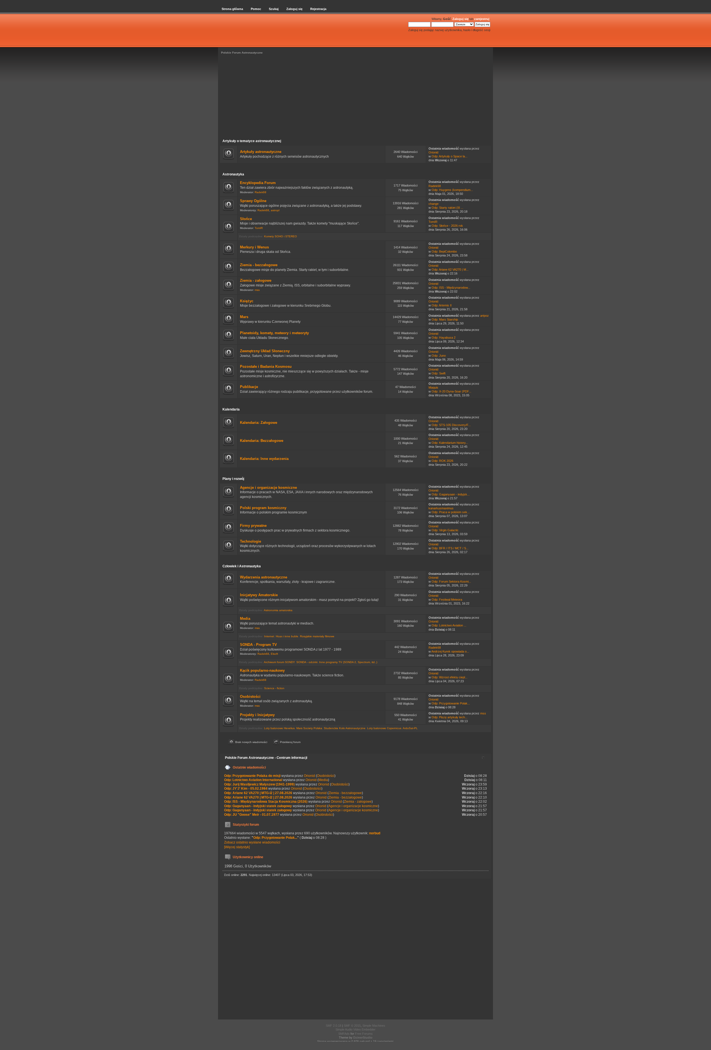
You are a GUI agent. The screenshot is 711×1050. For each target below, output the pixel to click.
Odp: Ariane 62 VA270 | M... (450, 269)
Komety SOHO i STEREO (280, 236)
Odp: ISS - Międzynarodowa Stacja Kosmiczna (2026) (265, 802)
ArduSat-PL (410, 728)
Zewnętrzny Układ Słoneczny (265, 351)
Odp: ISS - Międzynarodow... (451, 287)
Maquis (433, 387)
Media (245, 618)
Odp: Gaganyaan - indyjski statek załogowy (258, 806)
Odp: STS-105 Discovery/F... (451, 425)
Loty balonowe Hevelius (279, 728)
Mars (244, 317)
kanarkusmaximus (441, 508)
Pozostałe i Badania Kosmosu (266, 366)
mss (257, 289)
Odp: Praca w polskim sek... (451, 512)
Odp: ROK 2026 (442, 460)
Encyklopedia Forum (258, 183)
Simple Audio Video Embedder (355, 1029)
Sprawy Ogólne (253, 201)
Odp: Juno (439, 355)
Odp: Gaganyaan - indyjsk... (451, 494)
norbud (374, 833)
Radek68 (260, 192)
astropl (275, 210)
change (434, 203)
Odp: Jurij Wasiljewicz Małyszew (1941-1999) (259, 784)
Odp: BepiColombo (444, 251)
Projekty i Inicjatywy (257, 715)
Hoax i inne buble (287, 636)
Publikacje (249, 387)
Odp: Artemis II (442, 305)
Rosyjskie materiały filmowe (317, 636)
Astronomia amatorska (278, 610)
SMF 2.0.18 (333, 1025)
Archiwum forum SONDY (279, 662)
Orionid (433, 152)
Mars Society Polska (309, 728)
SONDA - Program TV (258, 645)
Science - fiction (274, 688)
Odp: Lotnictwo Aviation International (253, 780)
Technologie (250, 541)
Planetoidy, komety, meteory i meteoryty (274, 333)
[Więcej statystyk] (237, 847)
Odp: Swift (438, 373)
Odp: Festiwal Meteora (447, 599)
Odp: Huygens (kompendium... (452, 190)
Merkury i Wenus (254, 247)
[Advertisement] (355, 97)
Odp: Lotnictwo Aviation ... (449, 625)
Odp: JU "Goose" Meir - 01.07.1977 (251, 815)
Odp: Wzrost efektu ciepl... (449, 677)
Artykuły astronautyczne (260, 152)
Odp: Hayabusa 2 (443, 337)
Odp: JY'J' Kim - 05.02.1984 (245, 788)
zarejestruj (481, 19)
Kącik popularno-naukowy (262, 670)
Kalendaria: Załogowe (258, 422)
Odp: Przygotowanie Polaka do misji (252, 776)
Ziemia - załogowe (255, 280)
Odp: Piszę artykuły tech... (449, 717)
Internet (269, 636)
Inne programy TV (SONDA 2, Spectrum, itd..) (348, 662)
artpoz (484, 315)
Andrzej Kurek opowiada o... (450, 651)
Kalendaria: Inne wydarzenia (264, 459)
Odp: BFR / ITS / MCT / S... (450, 548)
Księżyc (246, 301)
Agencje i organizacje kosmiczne (268, 487)
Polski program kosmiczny (263, 508)
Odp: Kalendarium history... (450, 442)
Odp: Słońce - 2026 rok (447, 225)
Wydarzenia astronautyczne (263, 577)
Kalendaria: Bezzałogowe (261, 441)
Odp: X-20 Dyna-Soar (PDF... (451, 391)
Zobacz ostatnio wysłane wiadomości (252, 842)
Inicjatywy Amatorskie (259, 595)
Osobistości (250, 696)
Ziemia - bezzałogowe (258, 265)
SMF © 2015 (352, 1025)
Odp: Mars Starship (445, 319)
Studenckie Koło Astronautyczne (344, 728)
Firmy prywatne (253, 525)
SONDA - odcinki (306, 662)
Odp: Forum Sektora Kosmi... (451, 581)
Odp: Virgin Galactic (445, 530)
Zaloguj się (460, 19)
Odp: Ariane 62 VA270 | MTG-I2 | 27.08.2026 (258, 793)
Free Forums (364, 1033)
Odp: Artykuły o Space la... (449, 156)
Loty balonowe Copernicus (384, 728)
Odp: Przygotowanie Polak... (451, 703)
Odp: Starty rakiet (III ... (447, 207)
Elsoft (274, 653)
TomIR (259, 228)
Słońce (246, 219)
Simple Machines (373, 1025)
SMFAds (344, 1033)
